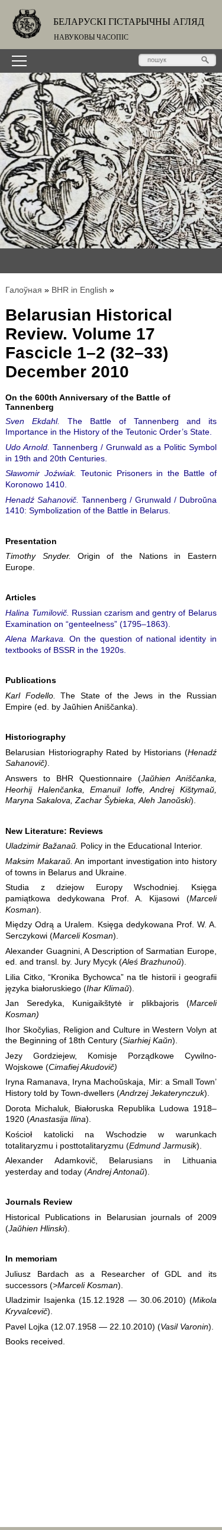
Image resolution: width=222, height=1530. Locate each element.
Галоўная (23, 290)
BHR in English (79, 290)
